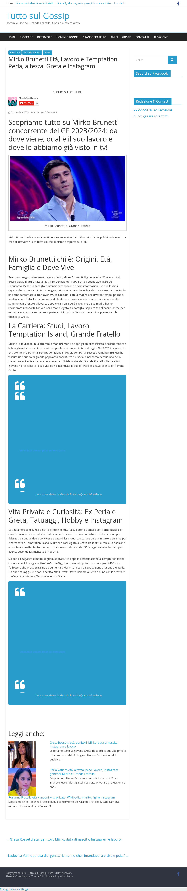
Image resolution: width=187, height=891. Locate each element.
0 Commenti (51, 112)
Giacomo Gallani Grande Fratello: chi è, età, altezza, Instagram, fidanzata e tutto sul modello (70, 3)
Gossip (126, 37)
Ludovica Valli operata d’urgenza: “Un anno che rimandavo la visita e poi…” (68, 855)
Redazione (160, 37)
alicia (36, 112)
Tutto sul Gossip (38, 15)
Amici (114, 37)
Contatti (142, 37)
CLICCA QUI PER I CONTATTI (151, 116)
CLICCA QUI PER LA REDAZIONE (153, 109)
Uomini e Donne (67, 37)
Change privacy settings (14, 889)
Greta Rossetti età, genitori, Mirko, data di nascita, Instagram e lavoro (84, 744)
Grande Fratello (94, 37)
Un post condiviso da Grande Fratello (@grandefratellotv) (68, 494)
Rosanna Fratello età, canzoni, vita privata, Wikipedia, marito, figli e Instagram (61, 797)
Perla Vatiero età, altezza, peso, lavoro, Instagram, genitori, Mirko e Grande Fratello (84, 772)
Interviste (44, 37)
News (47, 52)
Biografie (26, 37)
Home (12, 37)
